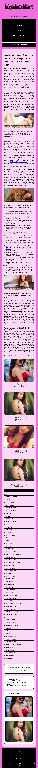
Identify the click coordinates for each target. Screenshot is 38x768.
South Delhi (11, 521)
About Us (19, 40)
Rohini (9, 538)
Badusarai (10, 653)
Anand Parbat (12, 642)
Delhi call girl (19, 35)
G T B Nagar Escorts (18, 162)
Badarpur (10, 650)
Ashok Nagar (11, 622)
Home (19, 21)
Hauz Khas (10, 557)
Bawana (9, 658)
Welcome (10, 592)
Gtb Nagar (10, 620)
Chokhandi (10, 631)
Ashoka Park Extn (13, 644)
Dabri (8, 628)
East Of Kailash (13, 579)
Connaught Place (13, 554)
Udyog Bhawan (12, 612)
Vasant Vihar (11, 530)
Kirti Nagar (11, 508)
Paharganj (10, 535)
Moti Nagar (11, 551)
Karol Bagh (11, 560)
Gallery (19, 25)
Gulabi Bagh (11, 571)
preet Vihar (11, 519)
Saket (8, 546)
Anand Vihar (11, 598)
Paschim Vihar (12, 494)
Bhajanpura (11, 606)
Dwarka (9, 540)
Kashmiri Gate (12, 595)
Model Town (11, 573)
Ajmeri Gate (11, 636)
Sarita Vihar (11, 587)
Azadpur (9, 647)
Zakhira (9, 601)
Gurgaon (10, 505)
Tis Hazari (10, 609)
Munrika (9, 543)
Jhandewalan (11, 614)
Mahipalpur (11, 510)
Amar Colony (11, 639)
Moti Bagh (10, 576)
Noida (8, 513)
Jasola (9, 617)
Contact (19, 30)
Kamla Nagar (11, 568)
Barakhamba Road (13, 655)
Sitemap (18, 765)
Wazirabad (10, 590)
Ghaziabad (10, 502)
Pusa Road (10, 565)
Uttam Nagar (11, 497)
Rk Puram (10, 581)
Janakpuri (10, 532)
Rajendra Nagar (13, 562)
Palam (8, 633)
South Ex (10, 549)
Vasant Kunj (11, 527)
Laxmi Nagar (11, 584)
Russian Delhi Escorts (19, 45)
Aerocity (10, 499)
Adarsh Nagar (12, 625)
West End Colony (13, 603)
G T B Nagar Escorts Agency (21, 78)
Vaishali (9, 524)
